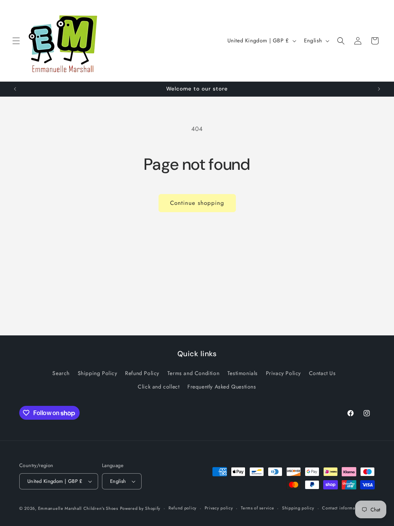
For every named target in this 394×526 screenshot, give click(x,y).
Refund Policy (142, 373)
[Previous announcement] (15, 89)
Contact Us (322, 373)
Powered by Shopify (140, 508)
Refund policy (183, 508)
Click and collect (158, 386)
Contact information (342, 508)
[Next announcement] (379, 89)
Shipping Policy (97, 373)
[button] (16, 40)
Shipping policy (298, 508)
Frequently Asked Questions (221, 386)
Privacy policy (219, 508)
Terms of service (257, 508)
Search (61, 373)
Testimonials (242, 373)
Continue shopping (197, 203)
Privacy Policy (283, 373)
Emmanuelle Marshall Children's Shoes (78, 508)
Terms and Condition (193, 373)
